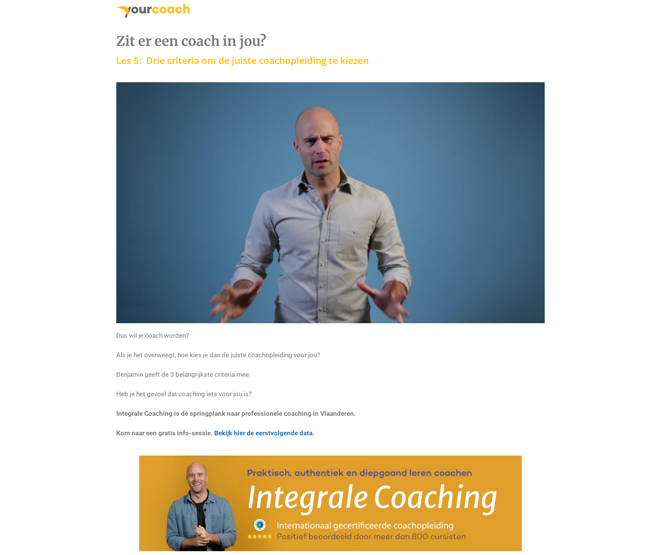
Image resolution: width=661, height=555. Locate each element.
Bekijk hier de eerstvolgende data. (264, 433)
